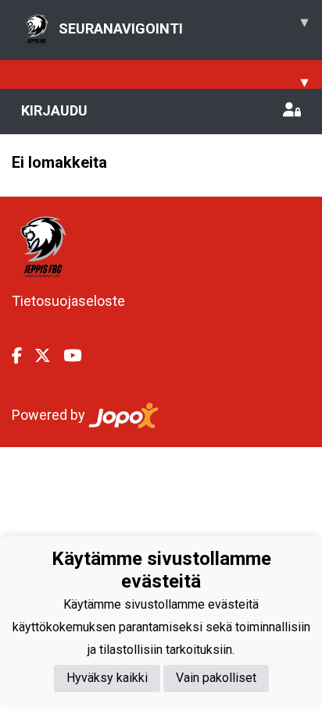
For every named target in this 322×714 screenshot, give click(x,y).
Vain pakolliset (216, 677)
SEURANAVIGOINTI (183, 25)
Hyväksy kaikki (107, 677)
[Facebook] (23, 355)
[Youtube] (78, 355)
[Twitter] (48, 355)
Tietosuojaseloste (68, 301)
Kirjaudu (54, 110)
